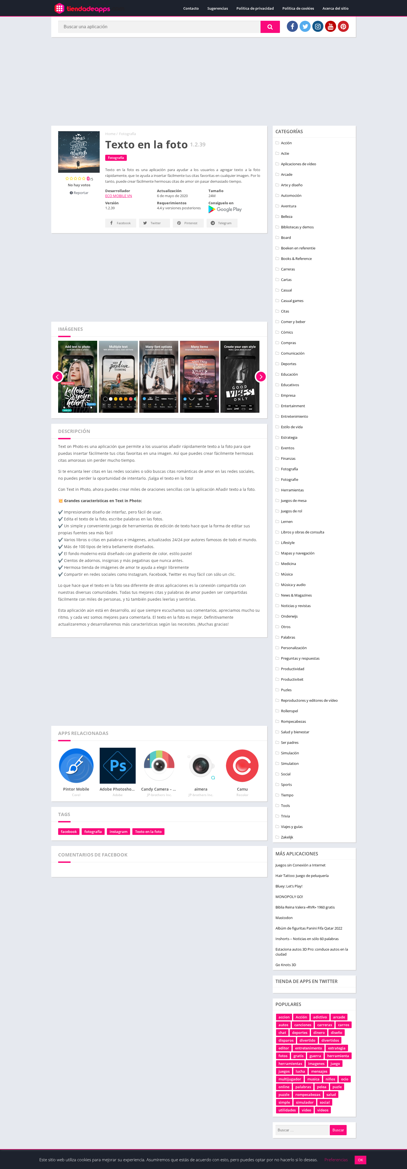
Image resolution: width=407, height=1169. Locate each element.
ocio (344, 1079)
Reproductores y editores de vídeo (309, 700)
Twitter (155, 223)
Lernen (287, 521)
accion (284, 1017)
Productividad (292, 668)
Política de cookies (298, 8)
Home (110, 133)
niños (330, 1079)
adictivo (320, 1017)
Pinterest (190, 223)
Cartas (286, 279)
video (306, 1110)
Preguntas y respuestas (300, 658)
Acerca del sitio (336, 8)
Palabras (288, 637)
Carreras (288, 269)
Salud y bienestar (295, 731)
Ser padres (289, 742)
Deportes (288, 363)
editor (284, 1048)
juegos (284, 1071)
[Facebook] (292, 26)
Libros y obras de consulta (302, 532)
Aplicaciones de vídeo (298, 163)
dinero (319, 1032)
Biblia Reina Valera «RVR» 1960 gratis (305, 907)
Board (286, 237)
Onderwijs (289, 616)
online (284, 1086)
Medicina (288, 563)
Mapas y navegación (298, 553)
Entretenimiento (294, 416)
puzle (337, 1086)
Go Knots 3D (285, 964)
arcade (339, 1017)
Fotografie (289, 479)
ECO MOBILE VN (118, 195)
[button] (270, 27)
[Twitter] (305, 26)
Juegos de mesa (293, 500)
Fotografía (127, 133)
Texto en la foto (148, 831)
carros (343, 1024)
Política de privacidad (255, 8)
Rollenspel (289, 710)
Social (285, 773)
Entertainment (293, 405)
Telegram (224, 223)
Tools (285, 805)
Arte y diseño (292, 184)
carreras (324, 1024)
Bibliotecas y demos (297, 226)
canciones (302, 1024)
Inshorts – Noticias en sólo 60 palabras (307, 938)
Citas (285, 311)
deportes (299, 1032)
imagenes (316, 1063)
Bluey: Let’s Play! (288, 886)
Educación (289, 374)
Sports (286, 784)
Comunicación (293, 353)
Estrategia (289, 437)
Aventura (288, 205)
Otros (285, 626)
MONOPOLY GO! (289, 896)
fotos (283, 1055)
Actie (285, 153)
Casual (286, 290)
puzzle (284, 1094)
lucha (300, 1071)
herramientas (290, 1063)
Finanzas (288, 458)
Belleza (286, 216)
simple (284, 1102)
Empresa (288, 395)
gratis (298, 1055)
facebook (69, 831)
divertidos (330, 1040)
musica (313, 1079)
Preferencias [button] (336, 1159)
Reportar (80, 192)
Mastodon (284, 917)
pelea (321, 1086)
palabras (303, 1086)
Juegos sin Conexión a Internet (300, 865)
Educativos (290, 384)
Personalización (294, 647)
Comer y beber (293, 321)
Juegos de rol (291, 511)
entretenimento (308, 1048)
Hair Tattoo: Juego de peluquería (302, 875)
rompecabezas (307, 1094)
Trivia (285, 816)
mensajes (319, 1071)
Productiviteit (292, 679)
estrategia (337, 1048)
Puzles (286, 689)
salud (331, 1094)
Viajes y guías (292, 826)
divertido (307, 1040)
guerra (315, 1055)
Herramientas (292, 489)
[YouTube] (330, 26)
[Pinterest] (343, 26)
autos (283, 1024)
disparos (286, 1040)
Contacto (191, 8)
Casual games (292, 300)
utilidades (287, 1110)
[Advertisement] (203, 81)
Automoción (291, 195)
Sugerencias (217, 8)
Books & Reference (296, 258)
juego (335, 1063)
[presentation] (57, 377)
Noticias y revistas (296, 605)
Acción (286, 142)
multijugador (290, 1079)
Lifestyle (288, 542)
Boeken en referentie (298, 248)
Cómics (287, 332)
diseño (336, 1032)
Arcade (286, 174)
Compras (288, 342)
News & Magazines (296, 595)
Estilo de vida (292, 426)
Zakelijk (287, 837)
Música (287, 574)
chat (282, 1032)
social (325, 1102)
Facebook (123, 223)
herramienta (338, 1055)
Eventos (287, 447)
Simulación (290, 752)
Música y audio (293, 584)
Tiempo (287, 795)
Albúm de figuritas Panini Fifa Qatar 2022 (308, 928)
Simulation (290, 763)
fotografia (93, 831)
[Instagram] (317, 26)
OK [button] (360, 1159)
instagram (118, 831)
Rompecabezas (293, 721)
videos (322, 1110)
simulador (305, 1102)
